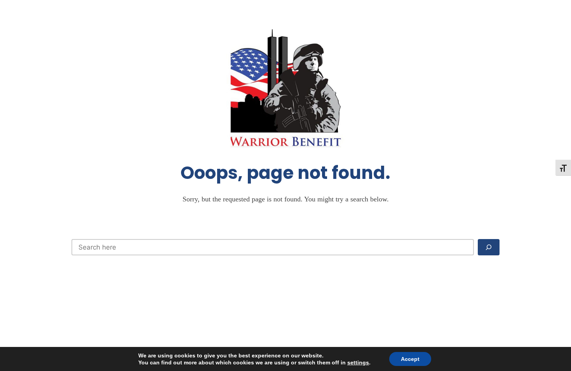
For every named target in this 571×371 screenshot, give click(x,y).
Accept (410, 359)
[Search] (489, 247)
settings (358, 362)
